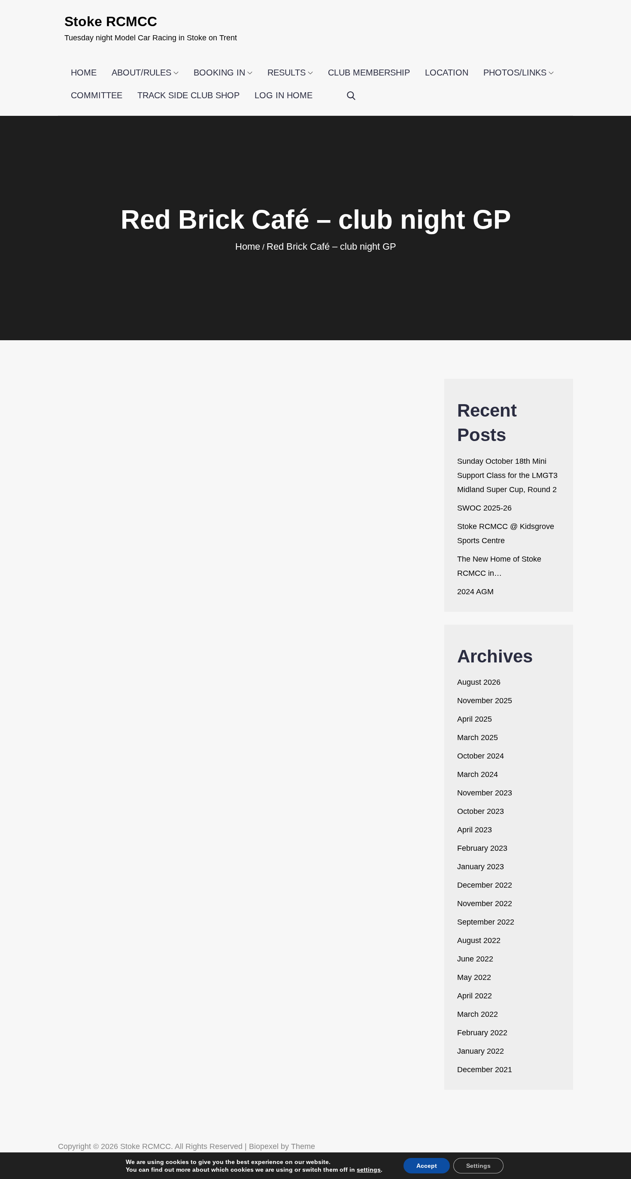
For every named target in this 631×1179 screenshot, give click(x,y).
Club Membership (369, 72)
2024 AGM (475, 591)
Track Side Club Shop (188, 95)
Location (446, 72)
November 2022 (484, 903)
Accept (426, 1165)
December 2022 (484, 885)
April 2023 (474, 829)
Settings (478, 1165)
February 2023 (482, 848)
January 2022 (480, 1051)
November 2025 (484, 700)
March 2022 (477, 1014)
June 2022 (475, 959)
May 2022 (474, 977)
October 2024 (480, 756)
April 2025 (474, 719)
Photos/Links (514, 72)
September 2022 (485, 922)
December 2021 (484, 1069)
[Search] (351, 96)
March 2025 (477, 737)
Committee (96, 95)
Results (286, 72)
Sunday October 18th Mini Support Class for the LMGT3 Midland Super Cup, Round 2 (507, 475)
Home (84, 72)
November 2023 (484, 793)
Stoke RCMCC (110, 21)
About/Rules (141, 72)
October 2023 (480, 811)
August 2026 (479, 682)
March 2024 (477, 774)
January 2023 (480, 866)
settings (369, 1169)
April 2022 (474, 996)
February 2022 (482, 1032)
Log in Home (283, 95)
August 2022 (479, 940)
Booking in (219, 72)
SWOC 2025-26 (484, 508)
